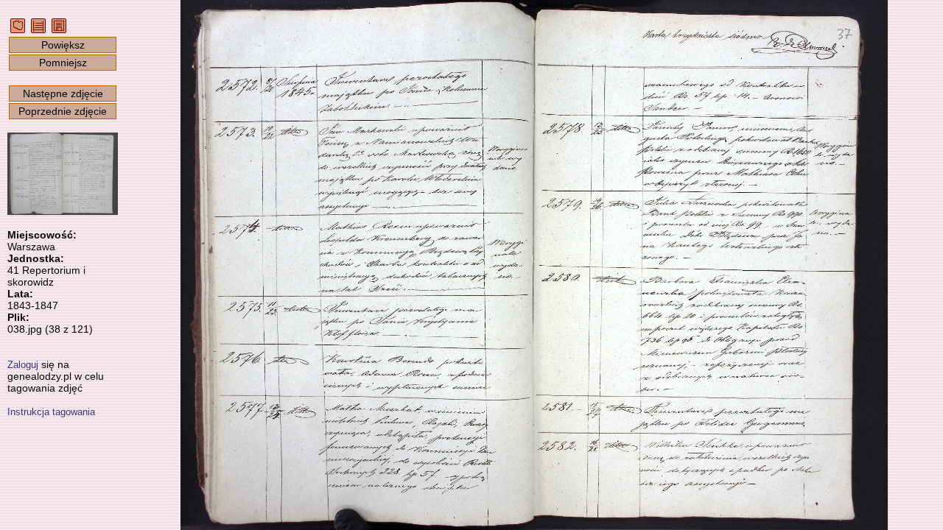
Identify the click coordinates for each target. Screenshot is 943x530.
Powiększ (63, 45)
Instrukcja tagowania (51, 411)
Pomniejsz (63, 62)
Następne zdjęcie (63, 93)
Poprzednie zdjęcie (62, 111)
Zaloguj (22, 364)
